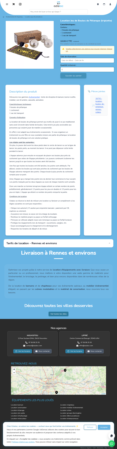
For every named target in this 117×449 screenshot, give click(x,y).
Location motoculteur (18, 418)
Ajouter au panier (73, 75)
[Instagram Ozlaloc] (20, 4)
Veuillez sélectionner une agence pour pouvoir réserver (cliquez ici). (89, 50)
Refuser (90, 427)
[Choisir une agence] (98, 4)
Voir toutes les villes (58, 314)
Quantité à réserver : (68, 65)
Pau (106, 448)
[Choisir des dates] (104, 4)
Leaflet (103, 394)
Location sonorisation (19, 408)
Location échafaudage (19, 416)
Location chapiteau (67, 405)
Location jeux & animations (34, 17)
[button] (64, 369)
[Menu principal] (7, 4)
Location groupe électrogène (70, 413)
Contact (110, 448)
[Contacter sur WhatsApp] (111, 443)
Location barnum (17, 405)
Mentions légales (86, 448)
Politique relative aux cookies (23, 442)
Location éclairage (17, 410)
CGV (94, 448)
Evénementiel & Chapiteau (14, 17)
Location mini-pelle (18, 413)
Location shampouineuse (69, 418)
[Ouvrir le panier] (13, 4)
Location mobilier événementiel (71, 408)
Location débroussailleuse (69, 416)
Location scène (65, 410)
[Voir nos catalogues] (111, 435)
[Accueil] (3, 17)
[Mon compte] (110, 4)
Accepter (104, 427)
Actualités (100, 448)
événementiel (34, 97)
